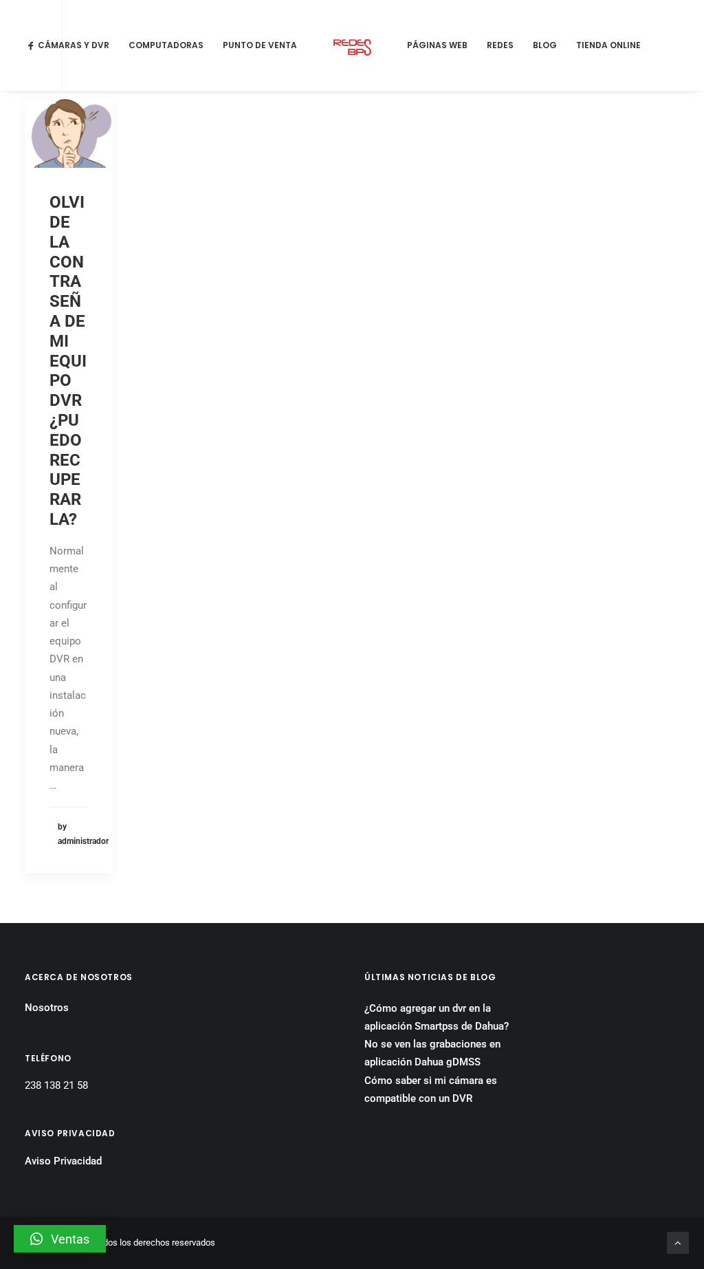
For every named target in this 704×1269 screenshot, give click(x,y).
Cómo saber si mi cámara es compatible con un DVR (430, 1089)
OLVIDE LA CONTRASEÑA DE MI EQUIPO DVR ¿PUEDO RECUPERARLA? (68, 361)
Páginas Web (437, 45)
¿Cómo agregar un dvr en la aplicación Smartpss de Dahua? (436, 1017)
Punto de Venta (260, 45)
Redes (500, 45)
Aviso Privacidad (63, 1161)
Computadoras (166, 45)
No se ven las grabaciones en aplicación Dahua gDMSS (432, 1053)
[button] (60, 1238)
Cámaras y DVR (73, 45)
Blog (545, 45)
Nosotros (47, 1007)
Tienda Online (608, 45)
